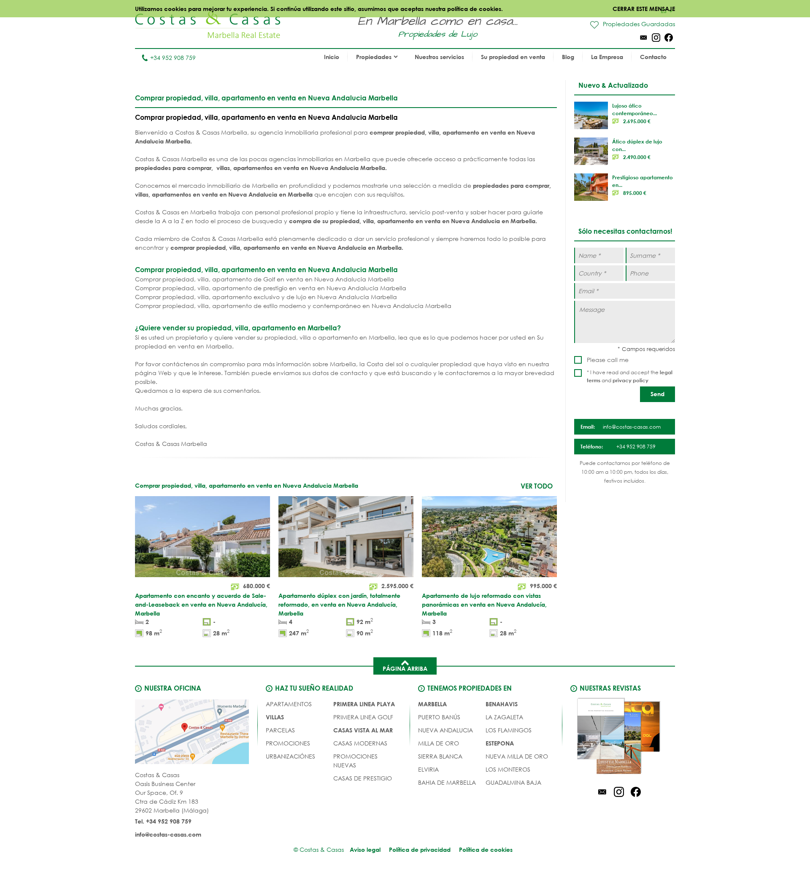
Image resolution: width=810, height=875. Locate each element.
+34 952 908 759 (173, 58)
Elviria (428, 769)
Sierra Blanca (440, 756)
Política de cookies (486, 849)
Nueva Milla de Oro (517, 756)
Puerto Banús (439, 717)
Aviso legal (365, 849)
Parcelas (280, 730)
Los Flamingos (509, 730)
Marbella (432, 704)
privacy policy (630, 380)
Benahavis (502, 704)
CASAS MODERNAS (360, 743)
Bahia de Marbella (447, 782)
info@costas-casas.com (168, 834)
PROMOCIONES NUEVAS (355, 760)
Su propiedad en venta (513, 56)
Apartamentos (289, 704)
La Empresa (607, 56)
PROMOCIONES (288, 743)
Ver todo (537, 486)
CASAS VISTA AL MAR (363, 730)
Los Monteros (508, 769)
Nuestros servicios (439, 56)
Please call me (608, 360)
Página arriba (405, 668)
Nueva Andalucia (445, 730)
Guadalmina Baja (513, 782)
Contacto (653, 56)
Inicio (331, 56)
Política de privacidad (420, 849)
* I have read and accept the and (629, 376)
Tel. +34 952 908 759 (163, 821)
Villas (275, 717)
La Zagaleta (504, 717)
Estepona (500, 743)
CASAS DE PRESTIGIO (362, 778)
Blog (568, 56)
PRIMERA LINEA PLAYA (364, 704)
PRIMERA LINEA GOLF (363, 717)
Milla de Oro (438, 743)
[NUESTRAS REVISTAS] (618, 737)
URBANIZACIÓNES (290, 756)
